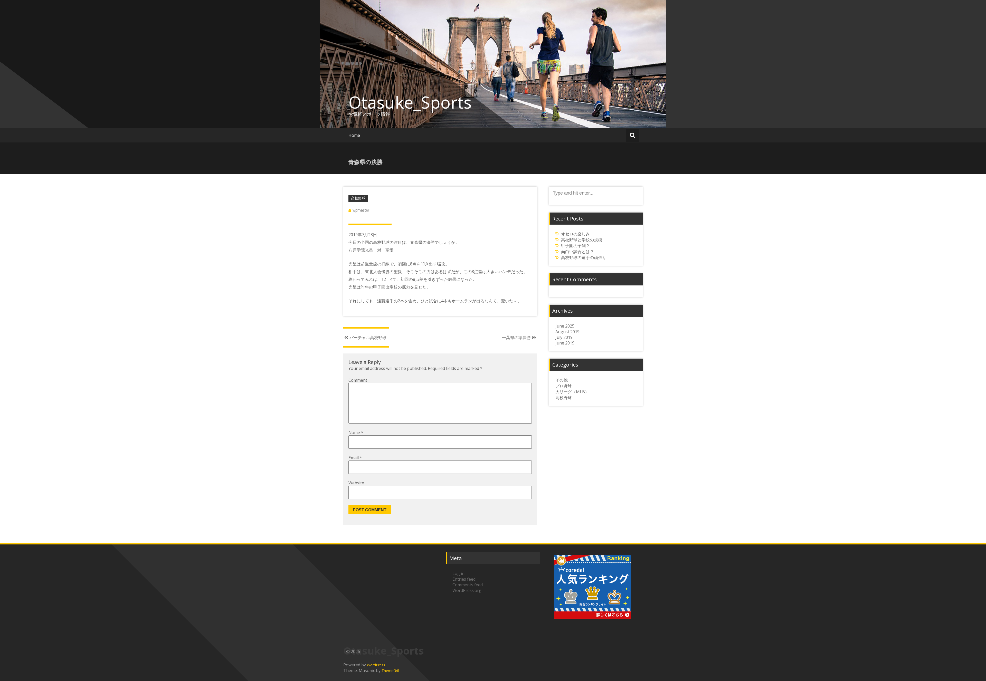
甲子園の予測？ (575, 245)
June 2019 (564, 343)
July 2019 (564, 337)
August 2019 (567, 331)
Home (354, 135)
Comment (357, 380)
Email (355, 458)
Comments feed (467, 585)
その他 (561, 380)
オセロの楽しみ (575, 234)
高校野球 (358, 198)
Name (355, 432)
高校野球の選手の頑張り (583, 257)
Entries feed (464, 579)
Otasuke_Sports (410, 102)
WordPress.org (466, 590)
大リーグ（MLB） (572, 392)
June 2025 (564, 326)
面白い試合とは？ (577, 251)
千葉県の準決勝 (516, 337)
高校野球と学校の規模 (581, 240)
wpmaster (361, 210)
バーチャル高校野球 (367, 337)
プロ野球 (563, 386)
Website (356, 483)
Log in (458, 573)
